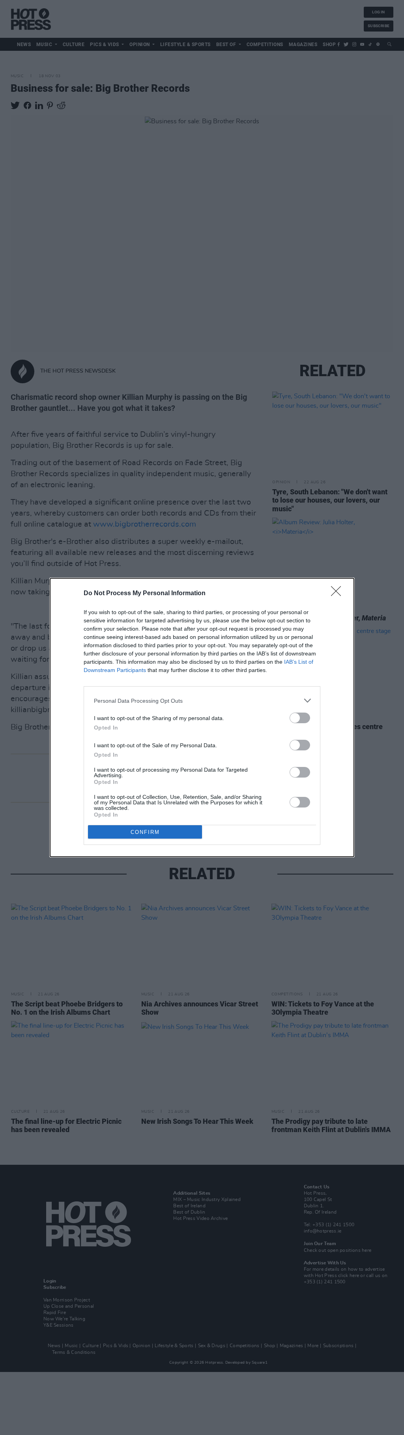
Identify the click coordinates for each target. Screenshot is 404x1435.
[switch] (300, 718)
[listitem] (202, 700)
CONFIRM (145, 832)
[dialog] (202, 717)
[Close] (338, 593)
